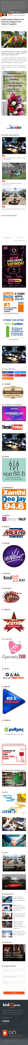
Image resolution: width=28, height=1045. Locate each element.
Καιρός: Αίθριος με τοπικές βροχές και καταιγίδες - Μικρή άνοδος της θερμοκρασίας (19, 933)
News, (17, 125)
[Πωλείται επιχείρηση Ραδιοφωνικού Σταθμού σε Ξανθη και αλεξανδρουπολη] (13, 158)
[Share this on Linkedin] (20, 128)
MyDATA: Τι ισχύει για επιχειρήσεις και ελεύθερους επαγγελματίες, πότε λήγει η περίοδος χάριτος (19, 908)
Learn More (12, 11)
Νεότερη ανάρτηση (8, 237)
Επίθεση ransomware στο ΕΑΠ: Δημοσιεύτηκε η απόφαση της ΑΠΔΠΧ (16, 15)
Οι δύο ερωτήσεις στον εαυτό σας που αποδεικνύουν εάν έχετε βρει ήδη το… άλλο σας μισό (19, 916)
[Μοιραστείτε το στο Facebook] (11, 128)
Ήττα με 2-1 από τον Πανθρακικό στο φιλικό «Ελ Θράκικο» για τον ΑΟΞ (12, 184)
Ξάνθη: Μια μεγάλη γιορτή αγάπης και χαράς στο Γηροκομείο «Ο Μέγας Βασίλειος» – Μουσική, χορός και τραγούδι (19, 925)
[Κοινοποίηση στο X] (13, 128)
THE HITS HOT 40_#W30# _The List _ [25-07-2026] (13, 956)
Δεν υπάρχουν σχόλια (7, 27)
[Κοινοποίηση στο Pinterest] (18, 128)
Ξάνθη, (13, 125)
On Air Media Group (7, 1041)
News (10, 13)
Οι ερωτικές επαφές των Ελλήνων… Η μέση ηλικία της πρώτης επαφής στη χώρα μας (19, 899)
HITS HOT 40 (7, 952)
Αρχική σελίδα (20, 237)
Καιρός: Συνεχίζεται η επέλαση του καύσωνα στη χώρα (13, 209)
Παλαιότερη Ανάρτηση (19, 240)
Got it (18, 11)
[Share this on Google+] (16, 128)
